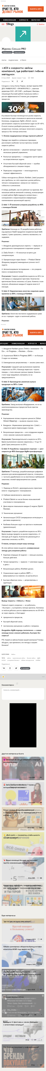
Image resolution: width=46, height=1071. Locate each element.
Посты (4, 60)
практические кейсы (19, 658)
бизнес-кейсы (31, 658)
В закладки (25, 668)
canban (38, 660)
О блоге (23, 60)
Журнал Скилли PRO (14, 49)
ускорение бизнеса (13, 660)
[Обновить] (17, 683)
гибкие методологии (27, 660)
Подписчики (13, 60)
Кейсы (13, 654)
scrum (4, 660)
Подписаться (7, 52)
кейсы (9, 658)
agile (38, 658)
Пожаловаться (19, 52)
